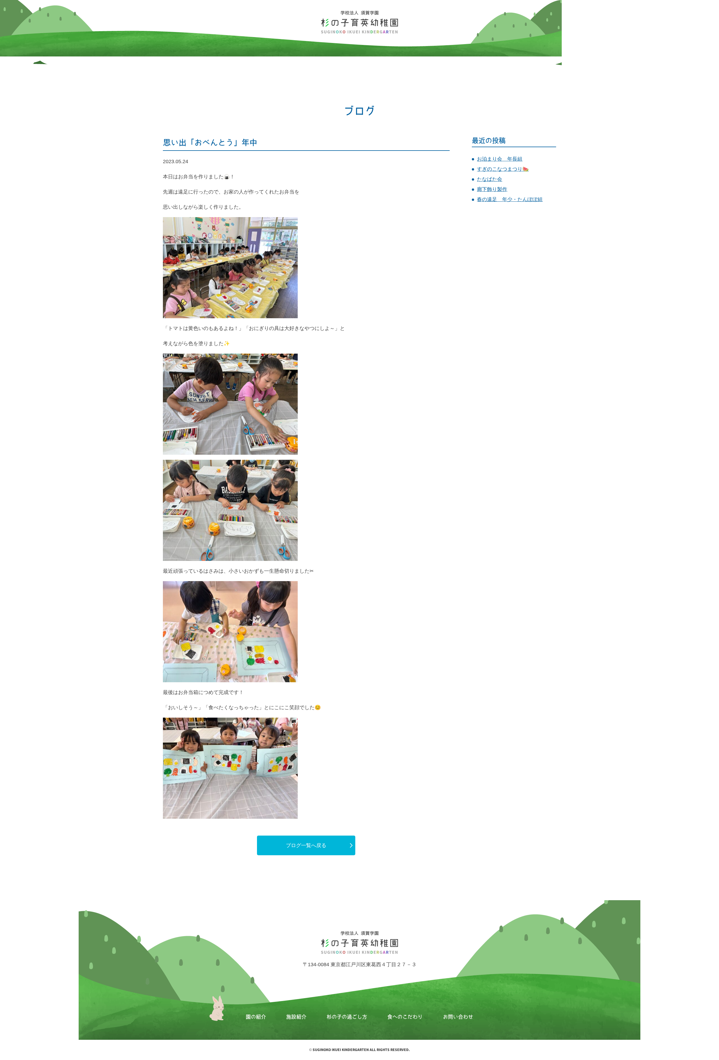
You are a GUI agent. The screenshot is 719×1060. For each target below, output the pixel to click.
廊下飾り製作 (492, 189)
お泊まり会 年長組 (499, 159)
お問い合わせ (458, 1016)
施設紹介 (296, 1016)
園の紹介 (256, 1016)
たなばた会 (489, 179)
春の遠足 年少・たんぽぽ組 (510, 199)
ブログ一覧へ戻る (306, 845)
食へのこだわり (405, 1016)
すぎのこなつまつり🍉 (503, 169)
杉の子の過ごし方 (347, 1016)
